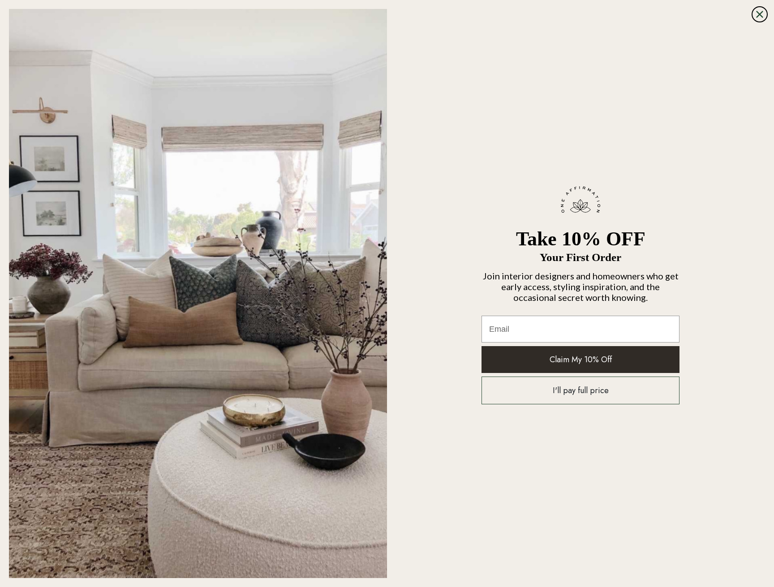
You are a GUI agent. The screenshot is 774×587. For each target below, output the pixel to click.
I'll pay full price (581, 390)
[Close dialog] (759, 14)
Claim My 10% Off (581, 359)
